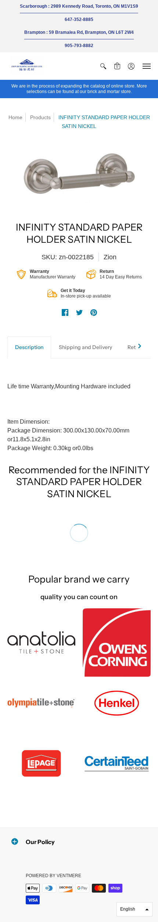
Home (15, 117)
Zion (110, 257)
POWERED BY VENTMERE (53, 875)
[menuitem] (103, 66)
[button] (103, 66)
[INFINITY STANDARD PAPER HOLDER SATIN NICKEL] (79, 174)
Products (40, 117)
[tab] (29, 348)
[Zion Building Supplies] (27, 66)
